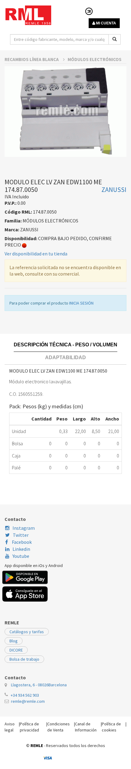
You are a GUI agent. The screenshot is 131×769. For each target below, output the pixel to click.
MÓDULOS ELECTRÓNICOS (95, 59)
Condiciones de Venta (58, 727)
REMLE (36, 745)
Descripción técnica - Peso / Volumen (65, 344)
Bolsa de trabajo (24, 659)
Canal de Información (86, 727)
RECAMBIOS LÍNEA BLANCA (32, 59)
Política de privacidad (29, 727)
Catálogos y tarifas (26, 631)
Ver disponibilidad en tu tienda (36, 254)
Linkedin (21, 549)
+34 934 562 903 (25, 695)
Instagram (23, 528)
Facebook (21, 542)
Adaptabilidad (65, 357)
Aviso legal (10, 727)
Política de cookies (111, 727)
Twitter (21, 535)
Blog (13, 641)
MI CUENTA (105, 23)
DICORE (16, 650)
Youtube (20, 556)
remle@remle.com (28, 701)
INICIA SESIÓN (81, 303)
